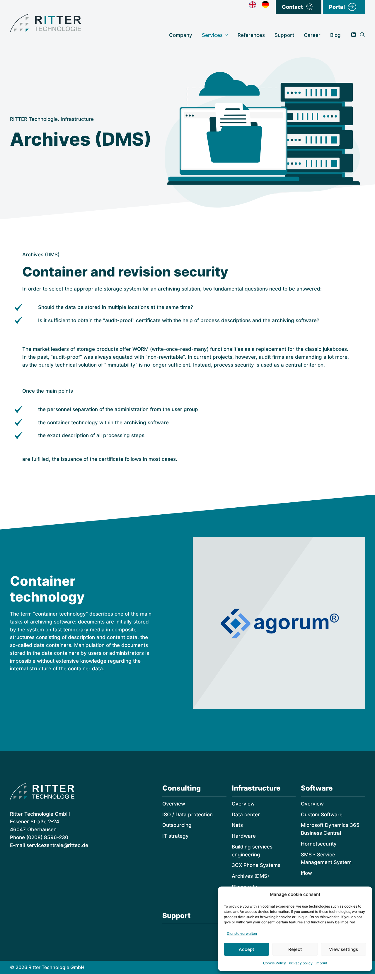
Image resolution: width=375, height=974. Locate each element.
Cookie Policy (274, 963)
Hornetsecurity (319, 844)
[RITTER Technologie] (45, 23)
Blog (335, 35)
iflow (306, 873)
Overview (173, 803)
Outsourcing (177, 825)
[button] (354, 35)
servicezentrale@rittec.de (57, 845)
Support (284, 35)
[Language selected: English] (262, 4)
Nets (237, 825)
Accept (246, 949)
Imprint (321, 963)
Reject (295, 949)
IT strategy (175, 836)
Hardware (244, 836)
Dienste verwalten (242, 933)
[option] (267, 4)
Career (312, 35)
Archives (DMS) (250, 876)
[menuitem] (180, 35)
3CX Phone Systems (256, 865)
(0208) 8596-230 (47, 837)
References (251, 35)
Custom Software (321, 814)
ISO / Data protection (187, 814)
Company (180, 35)
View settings (343, 949)
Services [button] (212, 35)
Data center (246, 814)
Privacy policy (301, 963)
